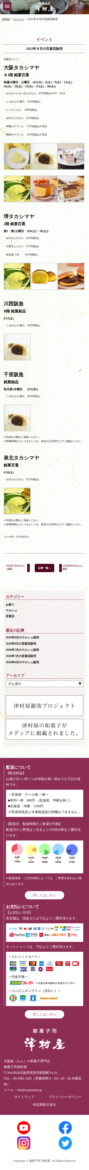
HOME (6, 19)
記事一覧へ (44, 568)
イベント (18, 19)
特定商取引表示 (44, 1104)
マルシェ (11, 610)
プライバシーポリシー (65, 1097)
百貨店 (10, 616)
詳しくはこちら (44, 895)
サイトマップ (24, 1097)
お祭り (10, 604)
